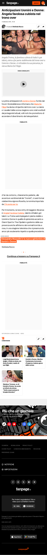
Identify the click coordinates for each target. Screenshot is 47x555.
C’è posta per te (11, 204)
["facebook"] (24, 424)
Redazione (36, 449)
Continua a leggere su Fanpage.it (23, 256)
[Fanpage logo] (13, 3)
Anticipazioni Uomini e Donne (10, 333)
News (22, 333)
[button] (43, 27)
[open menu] (2, 3)
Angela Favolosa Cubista (13, 213)
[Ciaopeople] (23, 549)
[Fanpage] (23, 489)
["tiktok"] (4, 424)
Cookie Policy (6, 449)
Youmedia (5, 445)
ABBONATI (36, 3)
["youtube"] (14, 424)
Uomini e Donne (29, 101)
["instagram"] (9, 424)
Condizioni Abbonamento (22, 449)
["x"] (19, 424)
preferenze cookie (8, 452)
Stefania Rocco (18, 27)
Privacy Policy (27, 445)
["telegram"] (29, 424)
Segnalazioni (15, 445)
